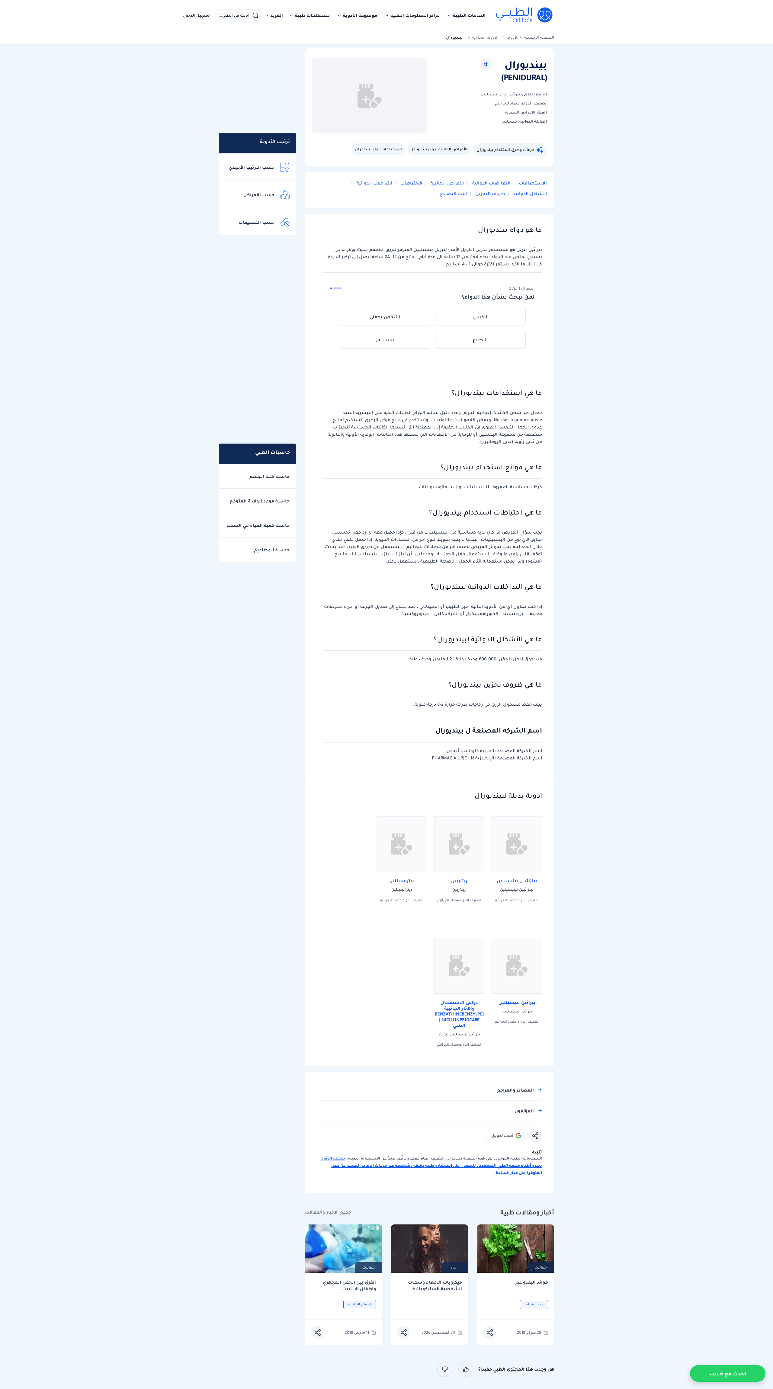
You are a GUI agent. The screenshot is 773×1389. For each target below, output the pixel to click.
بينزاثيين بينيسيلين (517, 880)
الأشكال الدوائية (529, 193)
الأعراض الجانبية (446, 183)
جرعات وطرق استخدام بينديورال (505, 149)
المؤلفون (524, 1111)
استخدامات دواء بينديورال (378, 149)
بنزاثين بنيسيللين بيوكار (459, 1034)
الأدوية (512, 37)
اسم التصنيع (453, 193)
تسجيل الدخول (196, 15)
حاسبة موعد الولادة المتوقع (260, 501)
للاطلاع (480, 339)
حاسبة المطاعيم (272, 550)
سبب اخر (385, 339)
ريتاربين (459, 880)
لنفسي (480, 316)
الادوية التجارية (485, 37)
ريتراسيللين (401, 880)
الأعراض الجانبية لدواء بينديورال (438, 149)
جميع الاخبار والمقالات (328, 1212)
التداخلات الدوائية (373, 183)
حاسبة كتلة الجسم (269, 476)
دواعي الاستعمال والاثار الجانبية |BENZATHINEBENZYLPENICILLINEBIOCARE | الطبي (459, 1014)
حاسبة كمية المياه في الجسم (258, 525)
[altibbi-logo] (524, 15)
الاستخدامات (532, 183)
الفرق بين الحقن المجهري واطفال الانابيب (349, 1285)
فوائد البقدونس (531, 1282)
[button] (466, 15)
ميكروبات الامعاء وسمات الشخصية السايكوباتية (435, 1285)
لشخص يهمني (385, 316)
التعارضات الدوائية (490, 183)
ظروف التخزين (489, 193)
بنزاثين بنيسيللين (517, 1002)
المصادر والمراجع (515, 1090)
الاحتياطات (410, 183)
